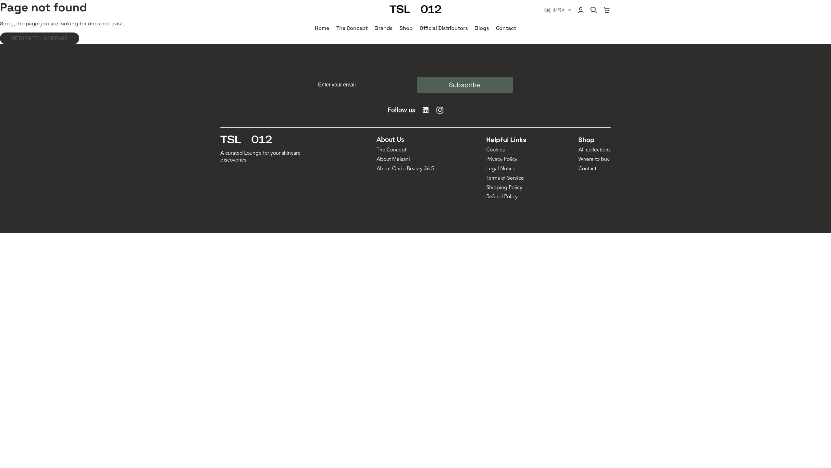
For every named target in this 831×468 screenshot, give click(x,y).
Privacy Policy (501, 159)
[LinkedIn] (425, 110)
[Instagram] (440, 110)
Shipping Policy (504, 187)
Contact (587, 168)
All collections (594, 150)
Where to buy (594, 159)
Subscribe (465, 85)
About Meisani (393, 159)
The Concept (391, 150)
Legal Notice (500, 168)
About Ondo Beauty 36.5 (405, 168)
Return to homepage (40, 38)
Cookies (495, 150)
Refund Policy (502, 196)
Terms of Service (505, 178)
